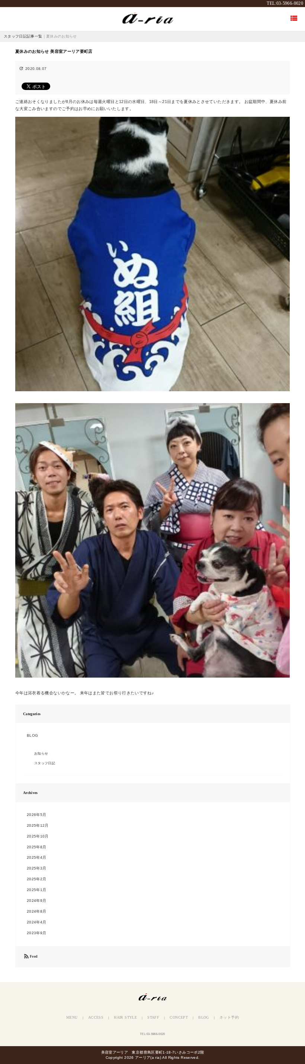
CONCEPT (179, 1017)
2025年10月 (38, 836)
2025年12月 (38, 825)
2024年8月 (36, 911)
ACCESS (95, 1017)
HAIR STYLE (125, 1017)
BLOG (32, 735)
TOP (152, 19)
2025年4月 (36, 857)
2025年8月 (36, 847)
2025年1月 (36, 890)
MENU (71, 1017)
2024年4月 (36, 922)
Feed (30, 956)
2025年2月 (36, 879)
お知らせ (41, 753)
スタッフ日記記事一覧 (23, 36)
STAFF (153, 1017)
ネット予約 (229, 1017)
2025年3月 (36, 868)
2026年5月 (36, 815)
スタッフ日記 (44, 763)
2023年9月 (36, 933)
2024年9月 (36, 901)
